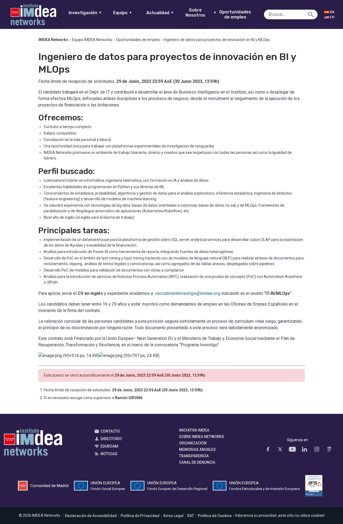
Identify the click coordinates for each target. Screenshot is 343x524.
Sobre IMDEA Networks (201, 436)
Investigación (85, 12)
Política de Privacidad (140, 516)
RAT (190, 516)
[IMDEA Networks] (33, 14)
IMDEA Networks (33, 443)
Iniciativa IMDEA (194, 430)
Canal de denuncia (197, 462)
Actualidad (160, 12)
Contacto (110, 431)
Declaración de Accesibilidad (91, 516)
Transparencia (194, 456)
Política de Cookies (215, 516)
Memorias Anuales (197, 449)
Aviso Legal (173, 516)
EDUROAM (109, 446)
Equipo (122, 12)
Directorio (111, 439)
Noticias (108, 454)
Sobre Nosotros (201, 13)
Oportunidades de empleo (235, 14)
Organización (193, 443)
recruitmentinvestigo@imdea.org (187, 293)
